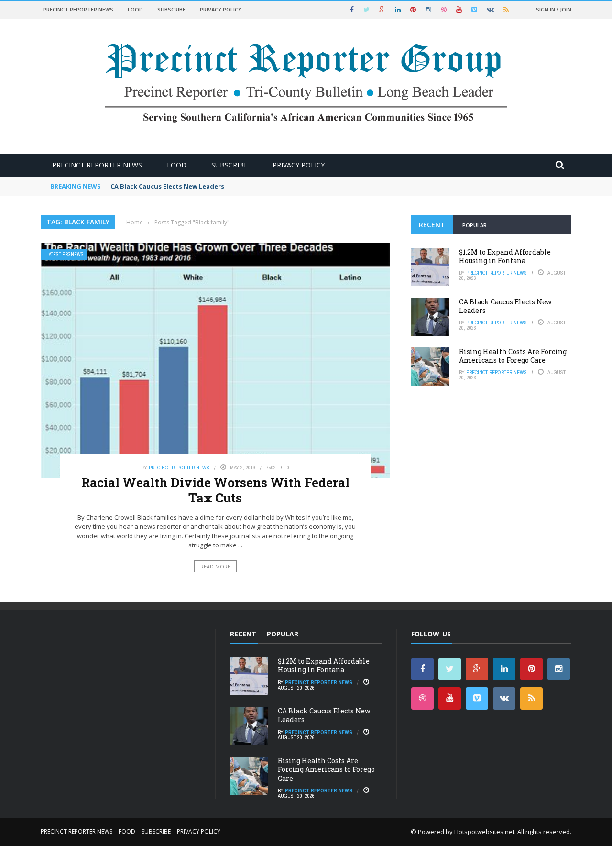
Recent (432, 224)
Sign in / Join (553, 9)
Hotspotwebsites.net (484, 831)
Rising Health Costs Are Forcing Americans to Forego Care (513, 356)
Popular (474, 225)
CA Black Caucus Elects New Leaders (167, 186)
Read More (215, 566)
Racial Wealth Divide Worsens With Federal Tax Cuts (215, 489)
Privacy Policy (220, 9)
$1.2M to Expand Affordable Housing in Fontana (505, 256)
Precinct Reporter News (78, 9)
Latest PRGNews (65, 254)
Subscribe (171, 9)
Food (135, 9)
